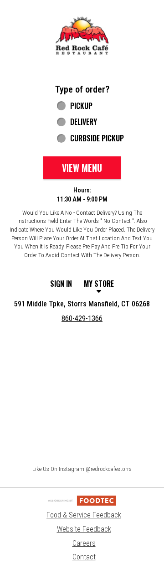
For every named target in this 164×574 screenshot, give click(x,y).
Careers (84, 543)
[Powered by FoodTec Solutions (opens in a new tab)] (82, 500)
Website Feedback (84, 529)
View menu (82, 168)
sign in (61, 283)
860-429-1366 (82, 318)
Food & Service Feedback (83, 515)
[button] (82, 36)
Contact (84, 557)
